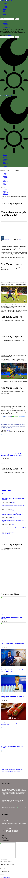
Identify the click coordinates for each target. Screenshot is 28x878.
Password (2, 868)
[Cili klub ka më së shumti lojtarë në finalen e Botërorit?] (13, 597)
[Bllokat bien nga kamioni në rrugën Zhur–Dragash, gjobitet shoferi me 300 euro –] (14, 435)
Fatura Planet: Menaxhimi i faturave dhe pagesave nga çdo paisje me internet (11, 770)
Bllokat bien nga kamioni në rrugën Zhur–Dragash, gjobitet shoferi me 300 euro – (12, 454)
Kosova (13, 502)
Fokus (8, 430)
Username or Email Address (7, 864)
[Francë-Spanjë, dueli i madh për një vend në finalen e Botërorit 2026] (13, 665)
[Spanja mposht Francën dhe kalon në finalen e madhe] (13, 623)
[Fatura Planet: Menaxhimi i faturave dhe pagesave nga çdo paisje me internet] (13, 751)
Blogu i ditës (6, 490)
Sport (20, 239)
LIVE (3, 493)
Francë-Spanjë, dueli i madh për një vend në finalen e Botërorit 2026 (12, 670)
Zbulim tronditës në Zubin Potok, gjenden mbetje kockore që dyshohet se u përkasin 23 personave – (12, 513)
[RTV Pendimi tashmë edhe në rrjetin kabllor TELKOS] (13, 728)
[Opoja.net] (6, 0)
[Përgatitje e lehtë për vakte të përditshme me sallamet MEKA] (13, 720)
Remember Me (5, 871)
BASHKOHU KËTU (6, 427)
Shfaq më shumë (10, 35)
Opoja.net (7, 239)
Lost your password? (5, 877)
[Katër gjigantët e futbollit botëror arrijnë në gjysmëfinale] (13, 692)
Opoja (12, 510)
